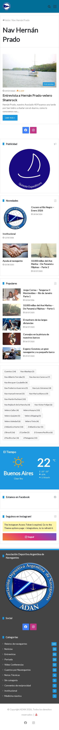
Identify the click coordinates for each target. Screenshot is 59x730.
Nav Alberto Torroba (14, 377)
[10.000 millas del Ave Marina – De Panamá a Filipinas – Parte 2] (43, 250)
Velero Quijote (12, 416)
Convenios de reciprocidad (17, 685)
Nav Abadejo (27, 371)
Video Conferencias (14, 664)
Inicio (7, 20)
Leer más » (10, 117)
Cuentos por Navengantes (17, 670)
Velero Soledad (12, 421)
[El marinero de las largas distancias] (12, 324)
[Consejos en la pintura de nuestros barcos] (12, 339)
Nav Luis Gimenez (41, 388)
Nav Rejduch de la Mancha (17, 404)
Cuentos (10, 371)
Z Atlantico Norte (13, 427)
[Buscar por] (49, 7)
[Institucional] (15, 218)
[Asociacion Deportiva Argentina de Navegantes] (6, 6)
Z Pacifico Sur (11, 438)
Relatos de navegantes (15, 643)
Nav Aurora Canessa (39, 377)
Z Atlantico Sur (35, 427)
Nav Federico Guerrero (16, 388)
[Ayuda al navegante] (15, 250)
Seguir (30, 536)
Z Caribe (25, 432)
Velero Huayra (31, 410)
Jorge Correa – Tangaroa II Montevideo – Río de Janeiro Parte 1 (37, 293)
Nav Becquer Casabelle (16, 382)
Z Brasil (9, 432)
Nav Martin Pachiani (15, 399)
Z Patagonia (30, 438)
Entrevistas (10, 654)
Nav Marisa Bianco (38, 393)
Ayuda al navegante (13, 260)
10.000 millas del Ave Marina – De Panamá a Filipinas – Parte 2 (42, 264)
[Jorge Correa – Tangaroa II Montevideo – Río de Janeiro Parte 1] (12, 294)
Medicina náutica (12, 696)
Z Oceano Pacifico (43, 432)
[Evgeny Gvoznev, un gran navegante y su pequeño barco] (12, 353)
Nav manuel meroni (14, 393)
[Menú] (55, 7)
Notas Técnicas (12, 675)
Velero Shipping (33, 416)
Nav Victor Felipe (43, 404)
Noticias (8, 649)
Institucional (9, 233)
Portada (8, 659)
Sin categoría (11, 680)
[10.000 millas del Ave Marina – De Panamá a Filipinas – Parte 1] (12, 310)
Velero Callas (11, 410)
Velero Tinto (32, 421)
